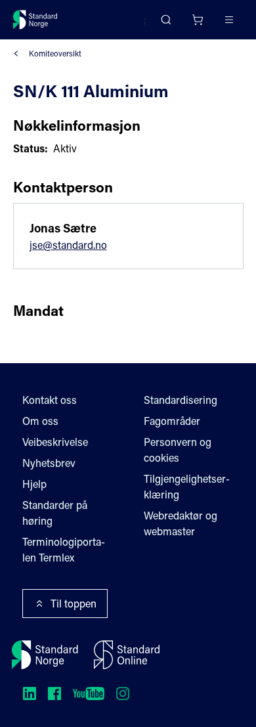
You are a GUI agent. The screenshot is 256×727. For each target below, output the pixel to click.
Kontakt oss (49, 400)
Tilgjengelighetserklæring (187, 486)
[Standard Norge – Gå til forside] (35, 19)
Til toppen (73, 603)
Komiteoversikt (55, 53)
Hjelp (34, 484)
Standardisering (180, 400)
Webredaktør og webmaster (180, 523)
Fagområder (172, 421)
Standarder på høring (54, 512)
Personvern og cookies (177, 449)
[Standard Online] (127, 655)
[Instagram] (123, 693)
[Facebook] (54, 693)
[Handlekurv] (198, 19)
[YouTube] (88, 693)
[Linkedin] (29, 693)
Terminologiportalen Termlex (63, 549)
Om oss (40, 421)
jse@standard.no (68, 245)
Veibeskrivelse (55, 442)
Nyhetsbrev (48, 463)
